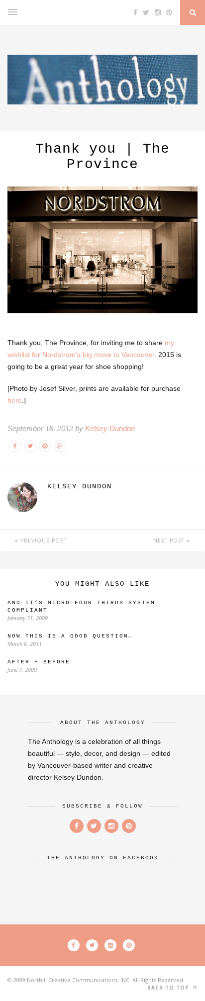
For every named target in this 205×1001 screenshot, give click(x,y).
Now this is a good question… (70, 636)
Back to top (169, 987)
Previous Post (42, 540)
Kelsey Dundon (110, 428)
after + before (38, 662)
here (14, 400)
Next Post (170, 540)
